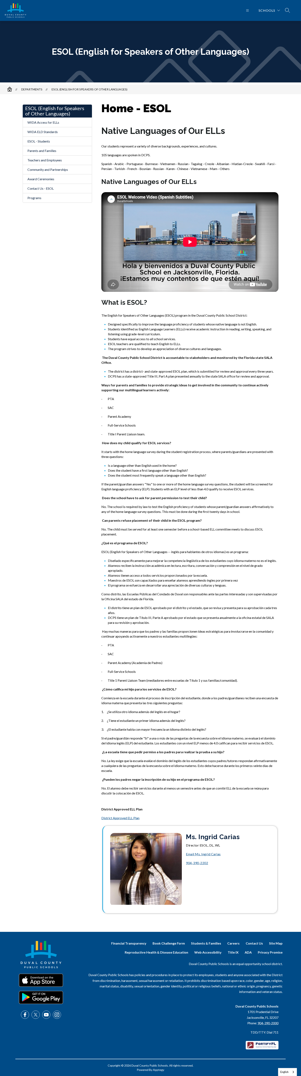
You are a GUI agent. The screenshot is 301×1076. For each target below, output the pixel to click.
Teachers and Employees (44, 160)
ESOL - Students (38, 141)
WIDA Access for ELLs (43, 122)
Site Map (276, 943)
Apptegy (158, 1069)
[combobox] (287, 1072)
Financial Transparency (128, 943)
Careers (233, 943)
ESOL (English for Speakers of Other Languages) (89, 89)
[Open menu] (247, 10)
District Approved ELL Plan (120, 818)
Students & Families (206, 943)
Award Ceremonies (40, 179)
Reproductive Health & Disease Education (156, 952)
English (284, 1072)
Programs (34, 198)
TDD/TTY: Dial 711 (264, 1032)
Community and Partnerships (47, 169)
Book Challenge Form (169, 943)
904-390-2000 (268, 1023)
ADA (248, 952)
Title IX (233, 952)
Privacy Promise (270, 952)
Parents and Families (41, 151)
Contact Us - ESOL (40, 188)
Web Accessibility (208, 952)
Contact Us (254, 943)
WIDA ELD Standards (42, 132)
